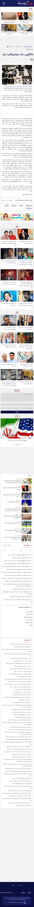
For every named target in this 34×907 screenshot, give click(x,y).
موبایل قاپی (29, 208)
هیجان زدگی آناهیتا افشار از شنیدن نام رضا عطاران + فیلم (19, 720)
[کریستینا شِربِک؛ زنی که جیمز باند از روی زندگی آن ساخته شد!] (27, 538)
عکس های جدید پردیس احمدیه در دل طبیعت (9, 304)
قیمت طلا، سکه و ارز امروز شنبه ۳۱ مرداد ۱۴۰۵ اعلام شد (19, 682)
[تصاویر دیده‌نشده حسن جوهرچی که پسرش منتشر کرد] (9, 320)
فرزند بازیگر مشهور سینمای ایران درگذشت (9, 365)
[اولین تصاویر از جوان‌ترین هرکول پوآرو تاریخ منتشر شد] (9, 253)
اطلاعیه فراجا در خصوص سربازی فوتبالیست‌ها (21, 702)
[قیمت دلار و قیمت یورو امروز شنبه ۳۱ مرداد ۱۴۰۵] (25, 27)
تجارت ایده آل (29, 620)
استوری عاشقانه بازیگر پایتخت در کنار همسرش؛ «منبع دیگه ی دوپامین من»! (26, 347)
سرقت (21, 205)
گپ (31, 892)
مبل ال (31, 625)
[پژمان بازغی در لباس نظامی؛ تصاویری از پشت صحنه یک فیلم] (9, 274)
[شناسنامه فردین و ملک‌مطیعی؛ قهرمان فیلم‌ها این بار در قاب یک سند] (9, 234)
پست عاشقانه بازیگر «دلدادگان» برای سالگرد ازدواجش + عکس (16, 566)
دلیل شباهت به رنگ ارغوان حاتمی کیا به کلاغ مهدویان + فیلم (18, 737)
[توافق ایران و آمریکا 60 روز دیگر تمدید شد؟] (17, 428)
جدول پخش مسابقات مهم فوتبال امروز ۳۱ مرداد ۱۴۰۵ (20, 730)
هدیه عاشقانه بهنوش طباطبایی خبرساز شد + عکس (19, 555)
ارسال (17, 412)
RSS (13, 885)
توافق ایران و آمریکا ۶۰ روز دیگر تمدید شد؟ (17, 440)
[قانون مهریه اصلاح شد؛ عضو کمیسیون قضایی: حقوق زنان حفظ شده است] (27, 481)
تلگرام (25, 892)
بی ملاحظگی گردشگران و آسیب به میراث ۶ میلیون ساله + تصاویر (18, 684)
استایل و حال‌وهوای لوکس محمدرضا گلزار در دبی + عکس (17, 561)
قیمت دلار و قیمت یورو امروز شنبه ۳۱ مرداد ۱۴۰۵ (25, 33)
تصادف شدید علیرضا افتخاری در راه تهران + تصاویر (25, 21)
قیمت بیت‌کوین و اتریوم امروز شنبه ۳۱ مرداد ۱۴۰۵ (20, 644)
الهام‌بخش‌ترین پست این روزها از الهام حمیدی (26, 328)
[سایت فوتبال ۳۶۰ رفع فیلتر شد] (27, 503)
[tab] (21, 444)
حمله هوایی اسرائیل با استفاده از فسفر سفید (22, 695)
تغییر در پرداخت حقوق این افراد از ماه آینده (22, 715)
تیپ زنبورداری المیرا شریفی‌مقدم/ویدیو (22, 589)
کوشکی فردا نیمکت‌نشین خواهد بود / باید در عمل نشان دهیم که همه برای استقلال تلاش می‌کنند (12, 510)
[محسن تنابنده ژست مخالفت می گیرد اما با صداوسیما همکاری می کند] (25, 296)
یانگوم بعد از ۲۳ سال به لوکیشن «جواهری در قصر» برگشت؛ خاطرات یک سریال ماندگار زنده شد (25, 263)
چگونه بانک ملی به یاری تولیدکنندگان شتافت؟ (21, 757)
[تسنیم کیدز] (17, 217)
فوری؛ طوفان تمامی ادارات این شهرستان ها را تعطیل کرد (9, 21)
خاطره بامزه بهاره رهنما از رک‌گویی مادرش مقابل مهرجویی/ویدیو (18, 739)
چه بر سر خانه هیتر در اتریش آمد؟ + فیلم (22, 671)
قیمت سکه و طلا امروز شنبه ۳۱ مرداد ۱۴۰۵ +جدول (9, 33)
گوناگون (30, 9)
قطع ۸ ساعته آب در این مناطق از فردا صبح (22, 661)
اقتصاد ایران (29, 612)
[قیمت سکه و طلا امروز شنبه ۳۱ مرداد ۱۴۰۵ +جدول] (9, 27)
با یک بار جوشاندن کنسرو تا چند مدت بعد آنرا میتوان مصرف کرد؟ (18, 679)
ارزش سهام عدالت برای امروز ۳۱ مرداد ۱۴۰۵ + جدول (20, 658)
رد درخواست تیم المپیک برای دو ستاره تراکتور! (21, 712)
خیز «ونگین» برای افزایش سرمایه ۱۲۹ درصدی (22, 778)
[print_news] (11, 200)
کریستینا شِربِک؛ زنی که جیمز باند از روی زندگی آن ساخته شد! (12, 538)
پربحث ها (5, 545)
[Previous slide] (2, 428)
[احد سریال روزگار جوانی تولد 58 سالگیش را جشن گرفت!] (9, 337)
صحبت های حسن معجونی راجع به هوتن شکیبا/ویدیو (20, 781)
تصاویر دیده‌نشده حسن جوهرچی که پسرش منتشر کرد (9, 328)
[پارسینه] (24, 3)
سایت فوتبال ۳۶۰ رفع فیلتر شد (14, 502)
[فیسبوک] (8, 200)
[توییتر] (3, 200)
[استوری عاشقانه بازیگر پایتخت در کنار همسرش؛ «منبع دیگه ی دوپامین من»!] (25, 337)
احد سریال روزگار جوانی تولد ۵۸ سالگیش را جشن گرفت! (9, 346)
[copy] (31, 200)
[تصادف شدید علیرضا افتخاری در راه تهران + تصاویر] (25, 16)
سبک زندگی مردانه (28, 617)
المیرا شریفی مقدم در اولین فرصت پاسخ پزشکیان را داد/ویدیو (16, 578)
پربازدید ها (26, 545)
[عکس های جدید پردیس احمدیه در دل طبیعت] (9, 296)
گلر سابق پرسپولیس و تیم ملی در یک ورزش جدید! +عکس (17, 575)
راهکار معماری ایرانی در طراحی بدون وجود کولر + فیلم (20, 674)
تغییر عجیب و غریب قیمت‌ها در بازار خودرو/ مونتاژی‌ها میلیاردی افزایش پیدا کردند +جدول (9, 384)
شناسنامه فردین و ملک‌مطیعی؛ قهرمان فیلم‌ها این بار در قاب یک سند (8, 243)
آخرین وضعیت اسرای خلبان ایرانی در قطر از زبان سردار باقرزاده (18, 746)
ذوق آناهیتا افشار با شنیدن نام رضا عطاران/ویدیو (21, 709)
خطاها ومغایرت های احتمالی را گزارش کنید (22, 647)
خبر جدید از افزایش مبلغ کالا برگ (24, 676)
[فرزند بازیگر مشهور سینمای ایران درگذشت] (9, 357)
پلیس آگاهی (28, 205)
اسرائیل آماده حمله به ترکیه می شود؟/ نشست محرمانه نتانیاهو (18, 768)
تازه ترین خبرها (29, 622)
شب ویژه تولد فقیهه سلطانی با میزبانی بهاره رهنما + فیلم (18, 564)
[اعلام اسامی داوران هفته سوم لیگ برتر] (27, 524)
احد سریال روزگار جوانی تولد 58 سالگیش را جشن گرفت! (18, 581)
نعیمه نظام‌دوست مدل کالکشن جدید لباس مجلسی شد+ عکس (16, 572)
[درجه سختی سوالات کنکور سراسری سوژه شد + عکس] (27, 495)
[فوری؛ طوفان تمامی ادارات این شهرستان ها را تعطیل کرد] (9, 16)
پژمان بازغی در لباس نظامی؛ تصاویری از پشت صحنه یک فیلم (9, 283)
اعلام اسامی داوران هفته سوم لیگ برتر (12, 523)
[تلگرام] (5, 200)
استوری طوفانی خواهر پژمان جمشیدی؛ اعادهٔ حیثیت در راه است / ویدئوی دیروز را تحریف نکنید (26, 285)
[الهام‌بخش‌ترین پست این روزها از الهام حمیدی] (25, 320)
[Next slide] (31, 428)
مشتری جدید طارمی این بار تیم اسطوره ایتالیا (22, 692)
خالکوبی (6, 205)
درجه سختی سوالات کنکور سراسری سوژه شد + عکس (12, 495)
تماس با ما (19, 885)
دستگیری (14, 205)
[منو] (3, 4)
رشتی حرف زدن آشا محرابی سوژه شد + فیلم (22, 666)
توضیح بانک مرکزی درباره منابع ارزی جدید (22, 689)
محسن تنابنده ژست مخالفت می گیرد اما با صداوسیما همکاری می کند (25, 305)
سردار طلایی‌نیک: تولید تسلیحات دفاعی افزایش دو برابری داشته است (16, 793)
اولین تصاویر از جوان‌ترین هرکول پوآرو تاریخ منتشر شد (9, 262)
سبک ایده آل (29, 614)
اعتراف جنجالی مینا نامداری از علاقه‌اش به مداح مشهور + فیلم (18, 663)
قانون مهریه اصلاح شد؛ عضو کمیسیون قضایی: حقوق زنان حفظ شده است (12, 481)
